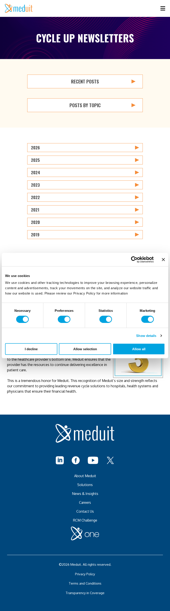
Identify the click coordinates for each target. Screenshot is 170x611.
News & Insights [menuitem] (85, 493)
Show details (146, 335)
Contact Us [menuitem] (85, 511)
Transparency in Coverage (85, 593)
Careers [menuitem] (85, 502)
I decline (31, 349)
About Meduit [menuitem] (85, 476)
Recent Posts (85, 81)
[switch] (64, 319)
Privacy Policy (85, 574)
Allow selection (85, 349)
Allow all (138, 349)
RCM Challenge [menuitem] (85, 520)
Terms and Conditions (85, 583)
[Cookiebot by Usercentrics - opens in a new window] (134, 259)
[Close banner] (163, 259)
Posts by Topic (85, 105)
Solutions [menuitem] (85, 484)
